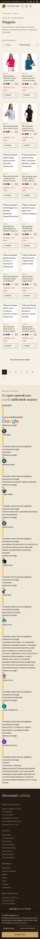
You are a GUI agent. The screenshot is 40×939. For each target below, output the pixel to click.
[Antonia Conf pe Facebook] (31, 1)
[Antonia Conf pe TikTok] (34, 1)
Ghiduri (4, 874)
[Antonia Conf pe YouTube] (37, 1)
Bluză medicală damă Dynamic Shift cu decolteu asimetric (29, 179)
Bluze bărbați (7, 841)
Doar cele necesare (27, 928)
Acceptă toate (20, 934)
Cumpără (8, 95)
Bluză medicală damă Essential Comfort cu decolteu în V (10, 279)
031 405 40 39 (7, 815)
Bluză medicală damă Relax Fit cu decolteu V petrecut (28, 329)
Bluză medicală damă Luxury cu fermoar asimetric (9, 329)
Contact (5, 884)
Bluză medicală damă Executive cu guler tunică (27, 279)
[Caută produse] (22, 6)
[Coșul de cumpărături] (26, 6)
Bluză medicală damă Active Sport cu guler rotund (9, 78)
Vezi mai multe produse (20, 360)
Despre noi (6, 868)
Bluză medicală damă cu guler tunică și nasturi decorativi (10, 179)
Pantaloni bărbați (8, 844)
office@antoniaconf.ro (10, 818)
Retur (4, 881)
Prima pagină (6, 13)
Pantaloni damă (8, 838)
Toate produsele (8, 857)
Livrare (4, 878)
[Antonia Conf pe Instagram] (28, 1)
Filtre (8, 45)
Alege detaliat (9, 928)
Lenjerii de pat (7, 851)
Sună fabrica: (20, 909)
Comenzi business (9, 871)
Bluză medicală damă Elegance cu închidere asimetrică (10, 229)
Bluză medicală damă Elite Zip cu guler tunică (27, 229)
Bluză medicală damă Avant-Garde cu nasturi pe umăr (28, 78)
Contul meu (6, 887)
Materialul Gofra (8, 854)
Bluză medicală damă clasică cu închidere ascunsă (28, 128)
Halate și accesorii (9, 848)
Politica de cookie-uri (19, 923)
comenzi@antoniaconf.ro (11, 821)
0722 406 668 (7, 812)
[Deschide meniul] (30, 6)
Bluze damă (6, 835)
